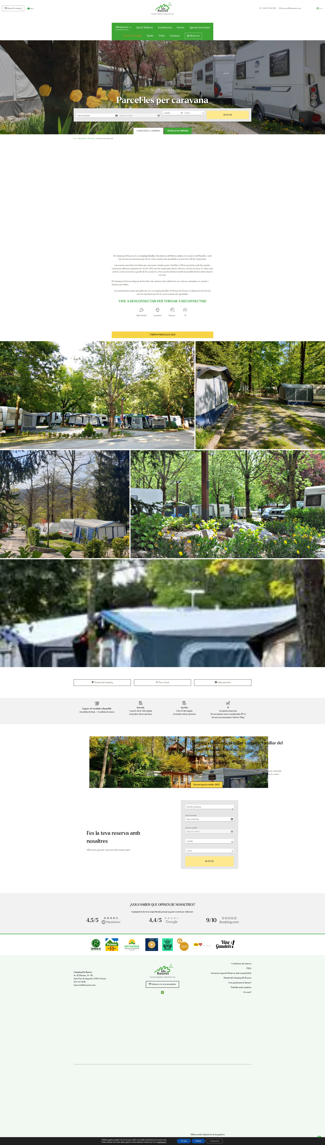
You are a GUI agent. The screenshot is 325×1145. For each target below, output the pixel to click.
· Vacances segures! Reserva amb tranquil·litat (230, 973)
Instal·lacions (165, 27)
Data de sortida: (124, 112)
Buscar (227, 115)
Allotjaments (122, 27)
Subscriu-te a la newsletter (164, 984)
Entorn (180, 27)
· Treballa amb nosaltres (240, 987)
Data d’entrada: (82, 112)
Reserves (195, 36)
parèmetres (162, 1142)
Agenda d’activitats (199, 27)
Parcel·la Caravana (193, 807)
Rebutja (198, 1141)
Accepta (184, 1141)
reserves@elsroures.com (84, 985)
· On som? (246, 992)
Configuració (214, 1141)
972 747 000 (80, 982)
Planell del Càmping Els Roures (237, 978)
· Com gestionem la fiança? (239, 983)
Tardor (150, 36)
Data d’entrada (83, 115)
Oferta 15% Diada (132, 36)
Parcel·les (91, 138)
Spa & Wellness (144, 27)
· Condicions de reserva (240, 964)
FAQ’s (162, 36)
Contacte (175, 36)
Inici (75, 138)
